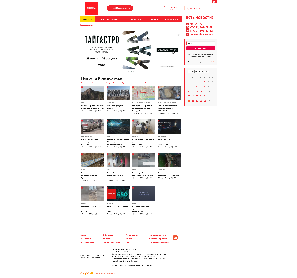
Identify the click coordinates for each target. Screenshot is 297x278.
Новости (83, 235)
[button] (128, 72)
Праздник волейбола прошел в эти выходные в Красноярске (143, 208)
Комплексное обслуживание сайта (106, 273)
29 (205, 100)
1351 (99, 180)
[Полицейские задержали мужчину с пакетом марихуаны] (169, 93)
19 (193, 96)
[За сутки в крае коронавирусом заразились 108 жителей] (169, 126)
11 (189, 91)
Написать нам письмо (88, 260)
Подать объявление (201, 34)
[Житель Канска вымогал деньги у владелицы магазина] (118, 160)
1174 (175, 113)
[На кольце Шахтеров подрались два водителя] (143, 160)
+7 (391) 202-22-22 (201, 27)
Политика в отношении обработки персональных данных (132, 266)
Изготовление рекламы (158, 239)
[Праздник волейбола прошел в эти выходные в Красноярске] (143, 193)
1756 (150, 147)
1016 (124, 180)
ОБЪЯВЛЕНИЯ (134, 19)
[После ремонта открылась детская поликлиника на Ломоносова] (143, 126)
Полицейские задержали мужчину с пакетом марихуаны (168, 108)
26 (193, 100)
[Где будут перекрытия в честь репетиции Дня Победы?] (143, 93)
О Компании (108, 235)
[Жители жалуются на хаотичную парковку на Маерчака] (92, 126)
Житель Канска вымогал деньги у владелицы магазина (116, 175)
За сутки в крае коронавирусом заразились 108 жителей (169, 141)
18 (189, 96)
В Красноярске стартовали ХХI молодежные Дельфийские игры (118, 141)
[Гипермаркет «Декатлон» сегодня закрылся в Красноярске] (92, 160)
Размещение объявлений (158, 242)
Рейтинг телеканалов (111, 242)
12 (193, 91)
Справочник (130, 242)
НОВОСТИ (87, 19)
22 (205, 96)
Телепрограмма (132, 235)
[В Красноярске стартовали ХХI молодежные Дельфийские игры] (118, 126)
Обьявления (131, 239)
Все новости (86, 83)
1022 (150, 178)
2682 (99, 147)
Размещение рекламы (157, 235)
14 (201, 91)
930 (175, 147)
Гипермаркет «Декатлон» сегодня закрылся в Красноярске (91, 175)
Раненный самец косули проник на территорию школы (91, 208)
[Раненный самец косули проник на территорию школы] (92, 193)
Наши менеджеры (87, 242)
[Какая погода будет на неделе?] (118, 93)
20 (197, 96)
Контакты (107, 239)
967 (98, 214)
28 (201, 100)
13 (197, 91)
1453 (124, 147)
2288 (124, 214)
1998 (99, 111)
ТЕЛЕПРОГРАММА (109, 19)
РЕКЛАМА (153, 19)
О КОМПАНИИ (171, 19)
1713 (124, 111)
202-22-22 (196, 23)
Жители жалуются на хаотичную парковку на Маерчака (90, 141)
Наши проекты (86, 25)
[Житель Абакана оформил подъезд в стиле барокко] (169, 160)
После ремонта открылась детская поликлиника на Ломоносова (143, 141)
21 (201, 96)
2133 (150, 214)
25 (189, 100)
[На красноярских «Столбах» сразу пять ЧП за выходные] (92, 93)
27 (197, 100)
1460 (175, 178)
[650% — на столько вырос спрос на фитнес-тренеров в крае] (118, 193)
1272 (150, 113)
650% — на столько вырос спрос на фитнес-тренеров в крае (118, 208)
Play (109, 8)
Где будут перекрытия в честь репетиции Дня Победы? (142, 108)
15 (205, 91)
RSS (211, 62)
